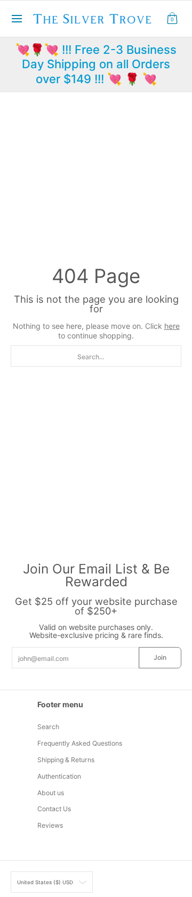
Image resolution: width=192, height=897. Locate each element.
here (172, 325)
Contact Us (54, 809)
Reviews (50, 825)
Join (160, 657)
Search (48, 727)
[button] (172, 19)
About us (50, 793)
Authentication (59, 776)
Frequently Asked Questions (79, 743)
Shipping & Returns (65, 760)
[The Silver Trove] (92, 18)
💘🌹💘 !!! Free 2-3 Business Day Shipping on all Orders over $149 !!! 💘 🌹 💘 (96, 64)
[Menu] (16, 19)
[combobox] (96, 356)
